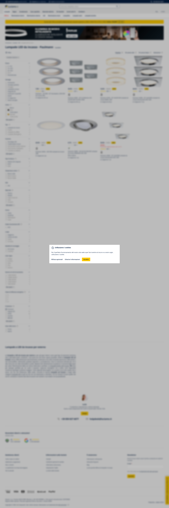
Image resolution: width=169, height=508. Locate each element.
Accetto (86, 259)
